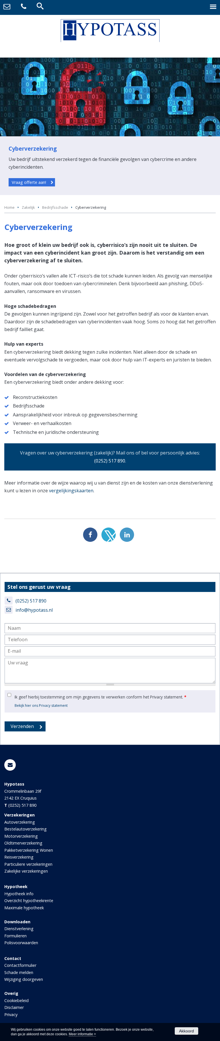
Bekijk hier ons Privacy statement (41, 705)
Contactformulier (20, 965)
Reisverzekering (19, 857)
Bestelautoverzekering (25, 829)
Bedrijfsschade (55, 207)
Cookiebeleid (16, 1000)
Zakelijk (28, 207)
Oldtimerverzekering (23, 843)
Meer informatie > (82, 1034)
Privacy (10, 1014)
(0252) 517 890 (109, 461)
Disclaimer (14, 1007)
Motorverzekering (21, 836)
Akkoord (186, 1031)
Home (9, 207)
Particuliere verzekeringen (28, 864)
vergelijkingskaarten (71, 490)
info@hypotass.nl (34, 610)
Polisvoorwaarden (21, 942)
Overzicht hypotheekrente (28, 900)
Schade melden (18, 972)
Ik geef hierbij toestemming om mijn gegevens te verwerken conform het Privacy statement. (100, 697)
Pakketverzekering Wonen (28, 850)
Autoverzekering (19, 822)
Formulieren (15, 935)
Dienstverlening (19, 928)
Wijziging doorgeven (23, 979)
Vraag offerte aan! (29, 182)
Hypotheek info (19, 893)
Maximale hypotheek (24, 907)
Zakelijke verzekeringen (26, 871)
